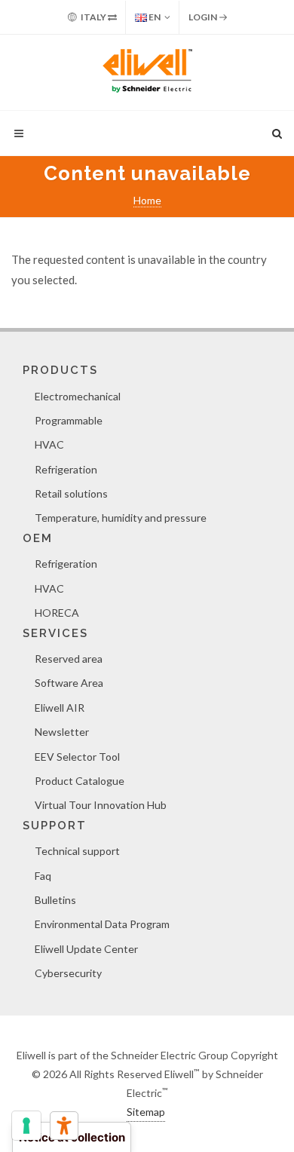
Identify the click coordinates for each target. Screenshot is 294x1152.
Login (203, 17)
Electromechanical (78, 396)
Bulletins (55, 899)
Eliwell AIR (59, 707)
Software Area (69, 682)
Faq (43, 875)
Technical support (77, 850)
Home (147, 200)
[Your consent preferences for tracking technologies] (26, 1125)
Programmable (69, 420)
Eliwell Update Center (86, 948)
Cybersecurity (68, 973)
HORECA (57, 612)
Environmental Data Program (102, 924)
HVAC (49, 444)
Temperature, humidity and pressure (121, 517)
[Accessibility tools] (64, 1125)
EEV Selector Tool (77, 756)
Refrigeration (66, 469)
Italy (93, 17)
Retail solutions (71, 493)
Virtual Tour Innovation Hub (101, 804)
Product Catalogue (79, 780)
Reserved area (69, 658)
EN (154, 17)
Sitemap (146, 1111)
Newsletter (62, 731)
